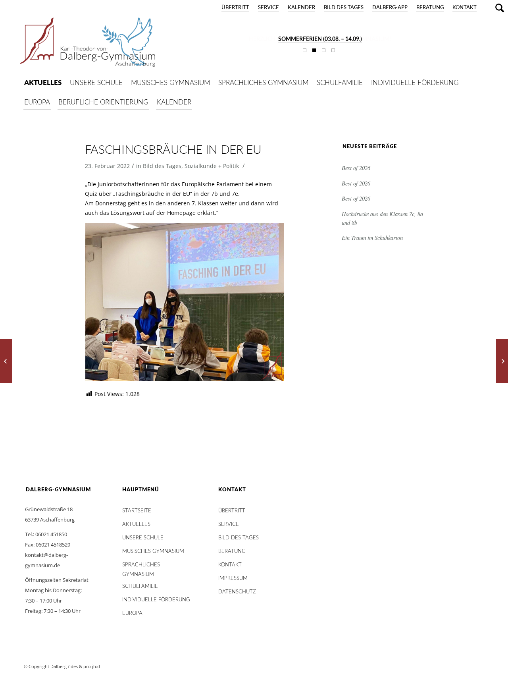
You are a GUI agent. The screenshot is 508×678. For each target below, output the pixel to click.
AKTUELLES (136, 524)
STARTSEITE (136, 511)
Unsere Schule (143, 538)
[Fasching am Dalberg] (502, 361)
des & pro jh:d (85, 666)
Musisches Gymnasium (153, 551)
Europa (132, 613)
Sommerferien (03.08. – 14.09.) (320, 39)
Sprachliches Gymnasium (141, 567)
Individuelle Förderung (156, 600)
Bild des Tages (344, 7)
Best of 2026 (356, 168)
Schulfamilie (140, 586)
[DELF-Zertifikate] (6, 361)
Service (268, 7)
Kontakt (464, 7)
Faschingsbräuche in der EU (173, 150)
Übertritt (235, 7)
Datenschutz (237, 592)
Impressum (233, 578)
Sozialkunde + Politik (212, 166)
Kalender (301, 7)
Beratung (430, 7)
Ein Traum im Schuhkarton (372, 237)
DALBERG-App (390, 7)
